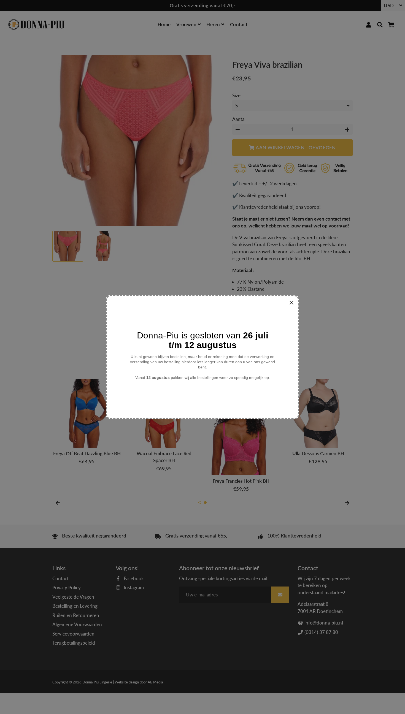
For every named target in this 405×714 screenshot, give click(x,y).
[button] (291, 302)
